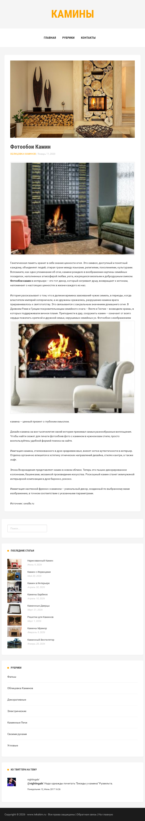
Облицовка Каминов (23, 154)
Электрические (16, 711)
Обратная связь (87, 814)
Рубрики (68, 37)
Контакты (88, 37)
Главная (50, 37)
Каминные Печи (17, 722)
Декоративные (16, 699)
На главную (105, 814)
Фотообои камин (20, 280)
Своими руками (17, 733)
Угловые (12, 745)
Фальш (11, 676)
